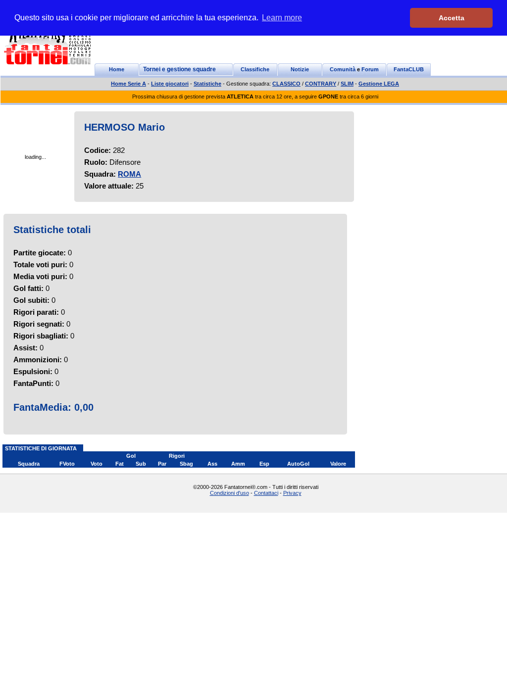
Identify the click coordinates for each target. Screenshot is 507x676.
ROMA (129, 174)
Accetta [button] (451, 18)
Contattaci (266, 493)
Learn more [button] (282, 17)
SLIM (347, 84)
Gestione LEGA (378, 84)
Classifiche (255, 69)
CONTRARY (320, 84)
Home (116, 69)
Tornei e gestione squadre (179, 69)
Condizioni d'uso (229, 493)
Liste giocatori (170, 84)
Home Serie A (128, 84)
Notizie (300, 69)
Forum (370, 69)
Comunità (342, 69)
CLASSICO (286, 84)
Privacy (292, 493)
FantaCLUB (409, 69)
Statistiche (207, 84)
